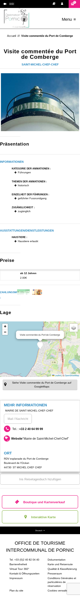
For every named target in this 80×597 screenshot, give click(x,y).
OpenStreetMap (72, 375)
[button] (74, 4)
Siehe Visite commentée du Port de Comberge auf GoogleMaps (41, 384)
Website (40, 438)
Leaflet (57, 375)
